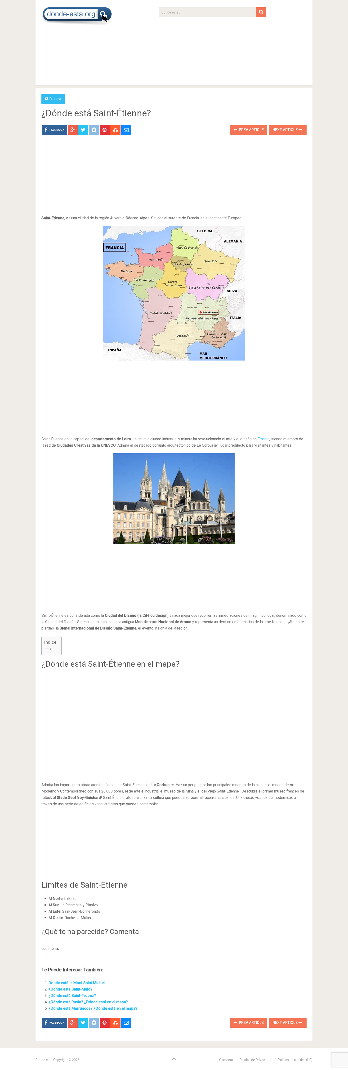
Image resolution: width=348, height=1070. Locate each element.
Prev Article (251, 130)
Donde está (44, 1060)
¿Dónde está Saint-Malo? (70, 989)
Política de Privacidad (255, 1060)
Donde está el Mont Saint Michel (77, 983)
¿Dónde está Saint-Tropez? (72, 995)
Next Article (285, 130)
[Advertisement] (212, 50)
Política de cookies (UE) (295, 1060)
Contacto (226, 1060)
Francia (55, 99)
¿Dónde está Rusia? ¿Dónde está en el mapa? (88, 1002)
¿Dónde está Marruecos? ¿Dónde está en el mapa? (93, 1008)
